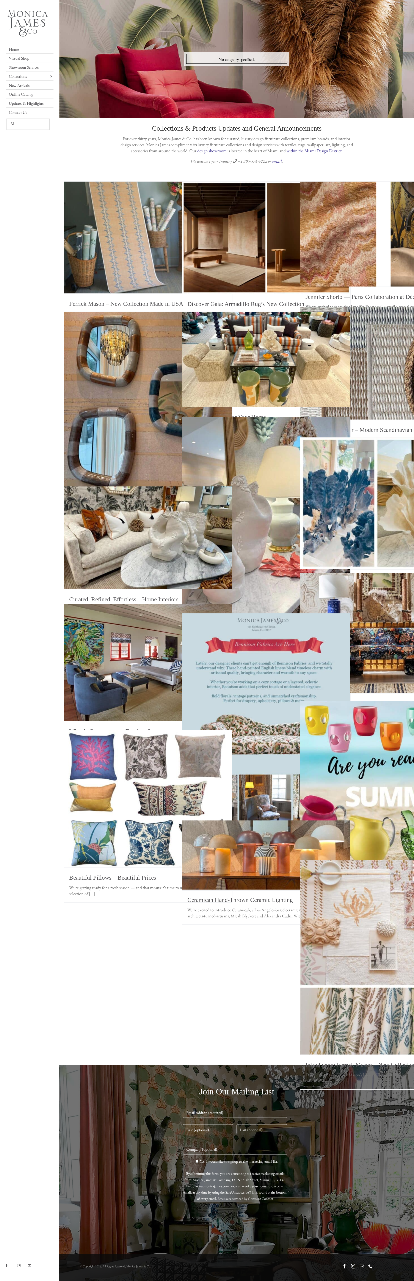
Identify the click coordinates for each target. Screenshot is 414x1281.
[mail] (362, 1266)
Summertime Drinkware (384, 785)
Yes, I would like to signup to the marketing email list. (239, 1161)
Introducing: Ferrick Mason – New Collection (384, 957)
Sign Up (200, 1218)
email (277, 161)
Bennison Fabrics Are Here (266, 734)
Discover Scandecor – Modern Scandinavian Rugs (384, 363)
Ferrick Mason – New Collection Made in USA (148, 237)
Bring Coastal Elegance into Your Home (266, 530)
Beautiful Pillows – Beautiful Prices (148, 799)
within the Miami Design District (314, 151)
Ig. (22, 1262)
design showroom (212, 151)
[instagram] (353, 1266)
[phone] (370, 1266)
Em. (34, 1262)
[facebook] (344, 1266)
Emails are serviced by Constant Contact (245, 1198)
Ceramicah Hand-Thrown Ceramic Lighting (266, 855)
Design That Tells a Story (384, 503)
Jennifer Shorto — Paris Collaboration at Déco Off (384, 234)
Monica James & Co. (138, 1266)
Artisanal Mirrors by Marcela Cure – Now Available (148, 402)
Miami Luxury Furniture (384, 633)
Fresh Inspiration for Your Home (266, 359)
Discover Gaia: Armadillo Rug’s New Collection (266, 237)
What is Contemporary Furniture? (148, 663)
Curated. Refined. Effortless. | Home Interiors (148, 538)
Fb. (10, 1262)
